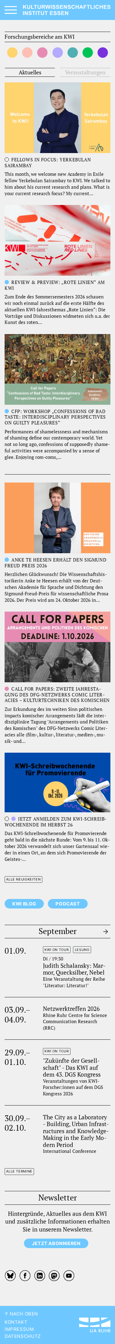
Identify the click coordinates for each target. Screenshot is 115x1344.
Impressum (19, 1329)
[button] (30, 72)
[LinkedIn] (39, 1275)
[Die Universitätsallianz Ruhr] (94, 1325)
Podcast (68, 904)
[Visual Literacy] (87, 52)
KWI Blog (24, 904)
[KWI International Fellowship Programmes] (103, 52)
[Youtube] (69, 1275)
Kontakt (16, 1322)
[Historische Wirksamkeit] (72, 52)
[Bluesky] (11, 1275)
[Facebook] (25, 1275)
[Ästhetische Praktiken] (42, 52)
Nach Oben (23, 1314)
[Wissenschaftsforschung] (12, 52)
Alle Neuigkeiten (23, 879)
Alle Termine (19, 1171)
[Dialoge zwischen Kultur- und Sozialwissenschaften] (27, 52)
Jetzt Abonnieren (56, 1243)
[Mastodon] (54, 1275)
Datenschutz (23, 1336)
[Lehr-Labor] (57, 52)
